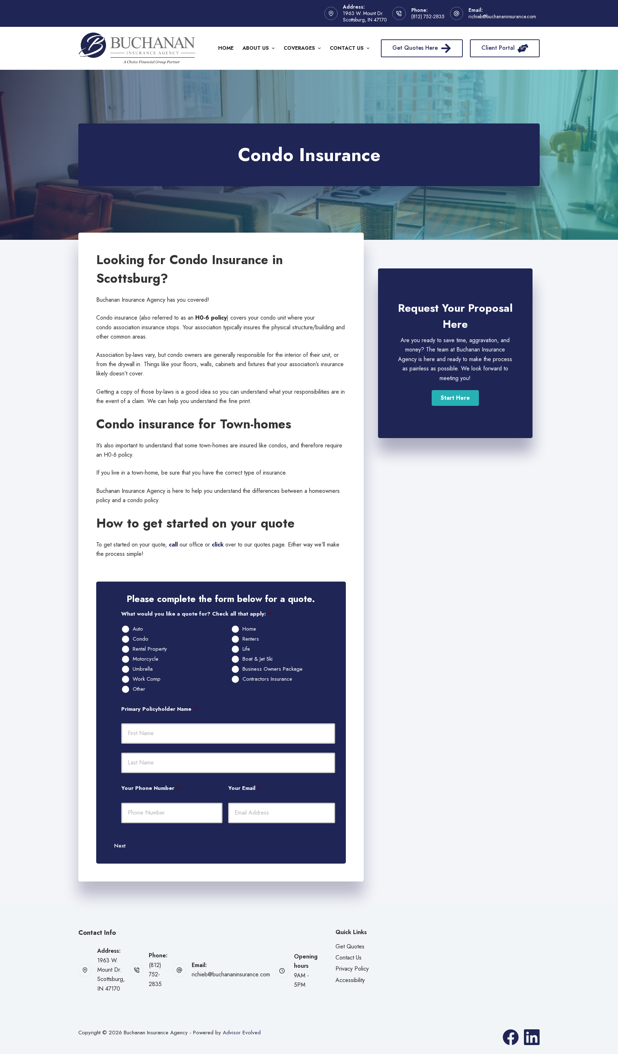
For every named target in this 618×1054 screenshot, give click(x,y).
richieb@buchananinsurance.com (502, 16)
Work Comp (147, 679)
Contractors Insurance (267, 679)
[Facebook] (511, 1037)
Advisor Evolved (242, 1032)
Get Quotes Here (415, 48)
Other (139, 689)
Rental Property (150, 649)
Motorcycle (145, 659)
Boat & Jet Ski (257, 659)
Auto (138, 629)
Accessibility (350, 980)
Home (226, 48)
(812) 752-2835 (428, 16)
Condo (140, 639)
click (218, 544)
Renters (250, 639)
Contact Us (347, 48)
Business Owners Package (272, 669)
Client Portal (498, 48)
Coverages (299, 48)
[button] (455, 398)
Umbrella (143, 669)
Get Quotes (349, 946)
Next (120, 846)
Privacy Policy (352, 969)
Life (246, 649)
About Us (255, 48)
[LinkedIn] (532, 1037)
